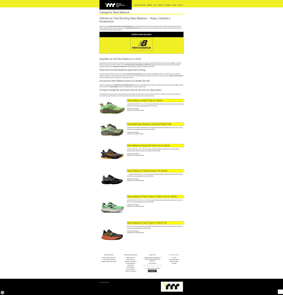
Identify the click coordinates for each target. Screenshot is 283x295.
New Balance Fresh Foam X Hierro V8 (147, 222)
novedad (141, 133)
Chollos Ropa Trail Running (109, 259)
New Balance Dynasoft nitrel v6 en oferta (149, 145)
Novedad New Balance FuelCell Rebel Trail (149, 124)
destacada (141, 110)
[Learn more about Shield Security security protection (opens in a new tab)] (2, 292)
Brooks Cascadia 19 (130, 269)
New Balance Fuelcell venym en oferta (147, 170)
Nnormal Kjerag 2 (131, 267)
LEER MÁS (154, 105)
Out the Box (106, 282)
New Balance (136, 108)
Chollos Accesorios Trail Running (109, 261)
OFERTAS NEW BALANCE (141, 34)
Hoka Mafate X (130, 265)
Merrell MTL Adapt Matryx (131, 261)
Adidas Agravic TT (131, 257)
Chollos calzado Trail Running (109, 257)
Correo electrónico (152, 263)
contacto (174, 257)
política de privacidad (174, 259)
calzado (137, 110)
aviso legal (174, 263)
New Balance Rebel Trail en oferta (145, 100)
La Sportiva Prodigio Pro (130, 271)
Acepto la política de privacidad (153, 268)
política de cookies (174, 261)
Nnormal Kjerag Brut (130, 263)
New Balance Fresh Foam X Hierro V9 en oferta (152, 196)
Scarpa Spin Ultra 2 (130, 259)
